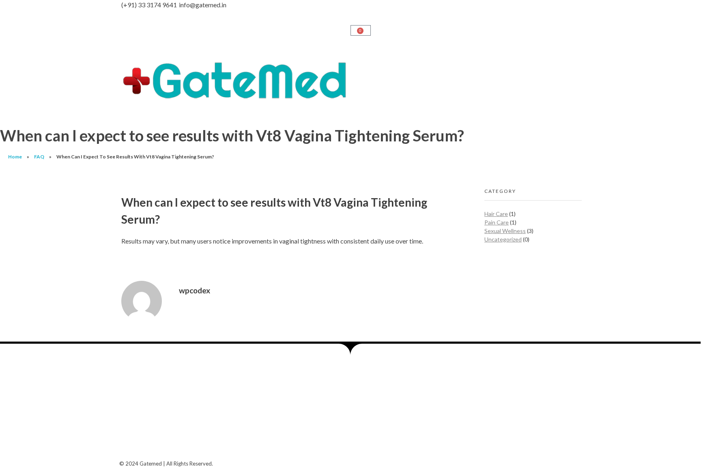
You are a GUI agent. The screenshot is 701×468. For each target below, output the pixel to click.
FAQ (39, 157)
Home (15, 157)
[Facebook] (133, 413)
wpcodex (194, 290)
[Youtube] (176, 413)
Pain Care (496, 222)
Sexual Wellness (505, 230)
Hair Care (496, 213)
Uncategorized (503, 239)
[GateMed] (234, 80)
